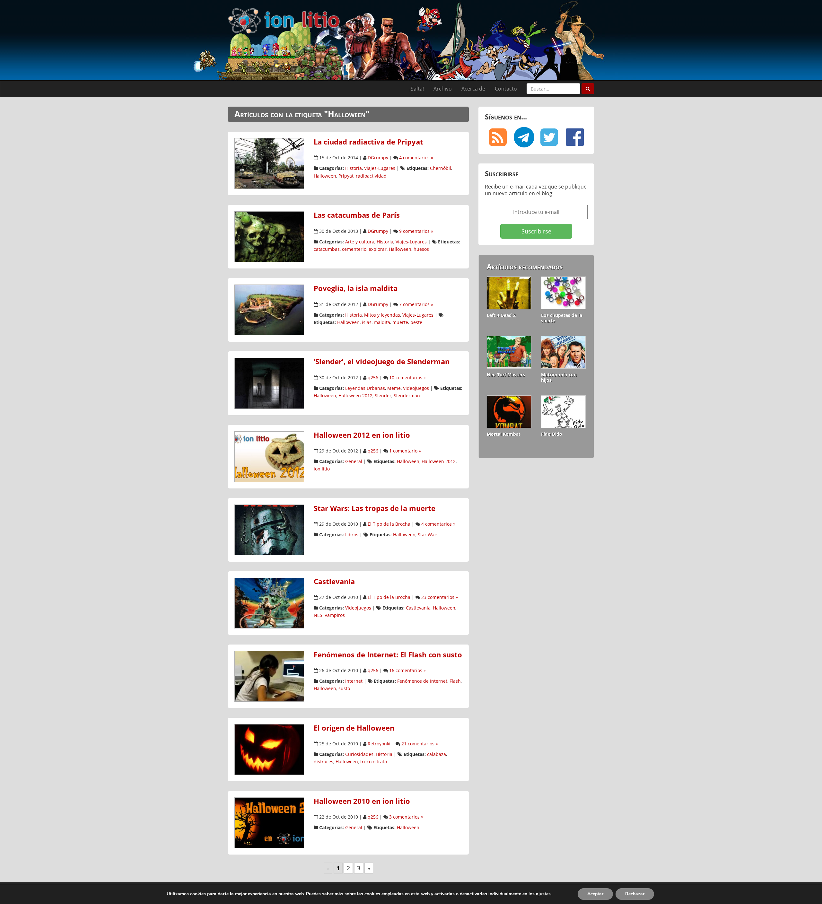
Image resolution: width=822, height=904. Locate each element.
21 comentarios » (419, 744)
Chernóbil (440, 168)
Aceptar (595, 894)
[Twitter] (549, 137)
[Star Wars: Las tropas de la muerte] (269, 529)
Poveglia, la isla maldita (356, 288)
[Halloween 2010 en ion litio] (269, 822)
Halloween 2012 (355, 395)
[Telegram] (523, 137)
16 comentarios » (407, 670)
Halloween (325, 176)
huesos (421, 249)
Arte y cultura (359, 242)
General (353, 461)
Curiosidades (359, 754)
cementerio (354, 249)
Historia (353, 168)
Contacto (506, 88)
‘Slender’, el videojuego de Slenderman (382, 361)
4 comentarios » (416, 157)
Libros (351, 534)
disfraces (323, 762)
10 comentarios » (407, 377)
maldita (382, 322)
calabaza (436, 754)
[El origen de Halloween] (269, 748)
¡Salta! (416, 88)
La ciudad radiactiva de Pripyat (368, 142)
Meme (394, 388)
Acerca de (473, 88)
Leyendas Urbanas (365, 388)
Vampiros (335, 615)
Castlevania (334, 581)
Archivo (442, 88)
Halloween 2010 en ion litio (362, 801)
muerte (400, 322)
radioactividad (371, 176)
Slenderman (407, 395)
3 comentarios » (406, 817)
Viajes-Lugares (379, 168)
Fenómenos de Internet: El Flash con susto (388, 655)
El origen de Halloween (354, 728)
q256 (373, 377)
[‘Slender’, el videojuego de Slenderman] (269, 382)
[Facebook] (575, 137)
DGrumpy (378, 157)
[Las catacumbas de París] (269, 236)
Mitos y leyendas (382, 315)
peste (416, 322)
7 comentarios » (416, 304)
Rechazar (634, 894)
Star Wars (428, 534)
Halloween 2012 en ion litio (362, 435)
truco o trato (373, 762)
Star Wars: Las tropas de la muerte (374, 508)
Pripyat (346, 176)
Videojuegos (416, 388)
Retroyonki (379, 744)
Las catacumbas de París (357, 215)
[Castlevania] (269, 602)
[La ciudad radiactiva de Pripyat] (269, 162)
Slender (383, 395)
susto (344, 688)
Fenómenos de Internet (422, 681)
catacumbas (327, 249)
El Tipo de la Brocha (389, 524)
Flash (455, 681)
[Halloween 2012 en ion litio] (269, 456)
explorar (378, 249)
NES (318, 615)
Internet (354, 681)
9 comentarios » (416, 231)
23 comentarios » (439, 597)
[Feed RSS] (498, 137)
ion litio (322, 469)
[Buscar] (588, 88)
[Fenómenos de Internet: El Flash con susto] (269, 675)
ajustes (543, 894)
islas (367, 322)
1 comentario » (405, 451)
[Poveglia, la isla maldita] (269, 309)
